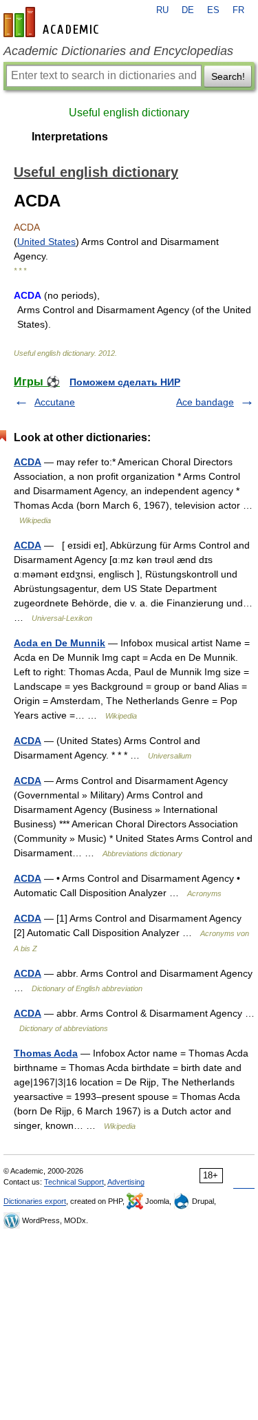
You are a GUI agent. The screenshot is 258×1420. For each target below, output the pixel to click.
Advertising (125, 1182)
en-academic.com (53, 22)
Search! (228, 76)
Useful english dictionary (129, 112)
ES (213, 10)
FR (238, 10)
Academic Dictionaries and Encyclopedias (118, 51)
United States (46, 241)
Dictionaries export (34, 1201)
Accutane (54, 401)
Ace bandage (205, 401)
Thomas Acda (46, 1053)
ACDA (27, 461)
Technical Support (74, 1182)
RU (162, 10)
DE (188, 10)
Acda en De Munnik (59, 642)
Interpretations (70, 136)
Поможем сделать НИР (124, 382)
